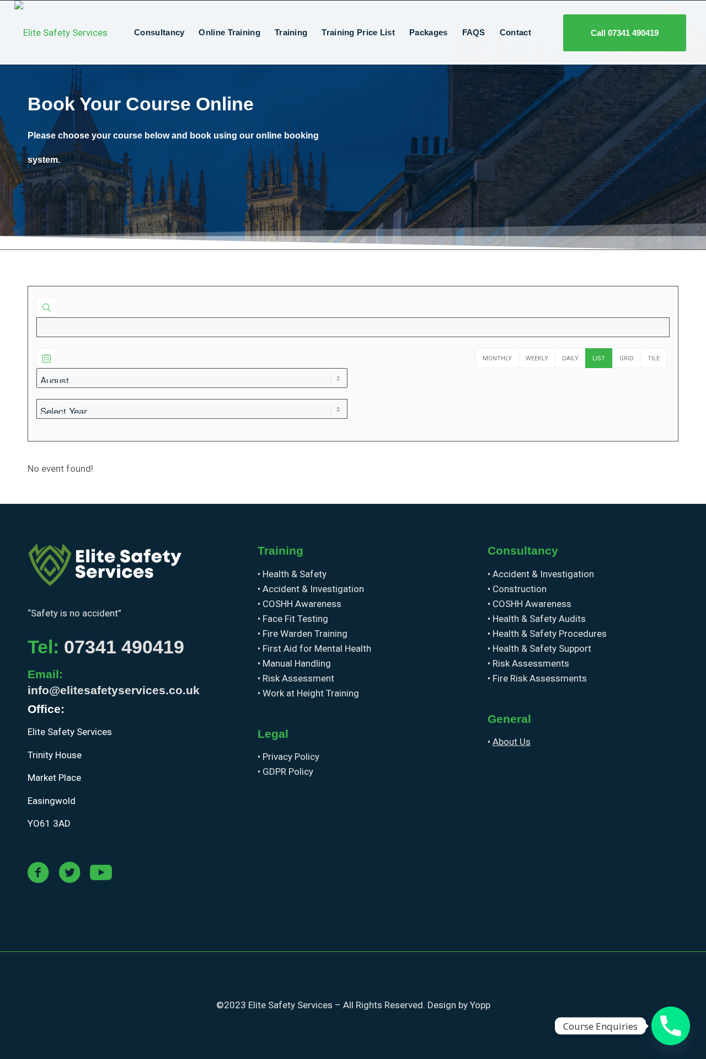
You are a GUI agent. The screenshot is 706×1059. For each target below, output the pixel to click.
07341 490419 (124, 646)
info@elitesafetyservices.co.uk (114, 690)
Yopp (480, 1004)
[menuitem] (159, 33)
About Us (512, 741)
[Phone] (670, 1026)
